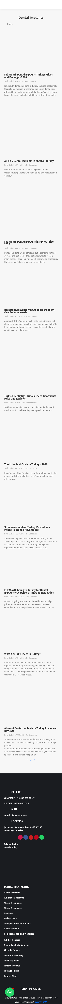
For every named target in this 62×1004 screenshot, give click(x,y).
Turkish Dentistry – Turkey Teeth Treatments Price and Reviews (30, 397)
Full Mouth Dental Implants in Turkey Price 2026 (29, 243)
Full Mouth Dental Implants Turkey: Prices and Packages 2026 (28, 76)
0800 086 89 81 (41, 1002)
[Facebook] (25, 837)
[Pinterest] (36, 837)
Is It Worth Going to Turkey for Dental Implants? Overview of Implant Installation (29, 591)
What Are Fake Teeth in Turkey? (22, 654)
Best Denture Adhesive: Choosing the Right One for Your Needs (29, 311)
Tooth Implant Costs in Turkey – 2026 (25, 464)
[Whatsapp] (41, 837)
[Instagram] (20, 837)
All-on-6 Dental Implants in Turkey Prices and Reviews (30, 730)
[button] (54, 4)
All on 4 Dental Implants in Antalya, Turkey (29, 161)
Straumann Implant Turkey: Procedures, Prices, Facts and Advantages (27, 528)
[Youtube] (31, 837)
